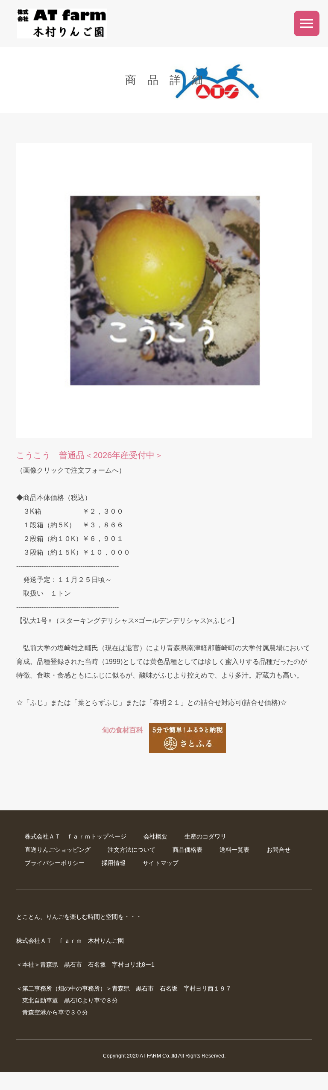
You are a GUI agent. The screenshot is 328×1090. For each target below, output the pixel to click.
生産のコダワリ (205, 836)
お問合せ (278, 849)
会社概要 (155, 836)
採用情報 (114, 862)
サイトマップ (161, 862)
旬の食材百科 (122, 729)
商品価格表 (187, 849)
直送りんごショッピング (58, 849)
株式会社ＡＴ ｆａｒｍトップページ (75, 836)
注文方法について (131, 849)
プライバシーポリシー (55, 862)
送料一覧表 (234, 849)
